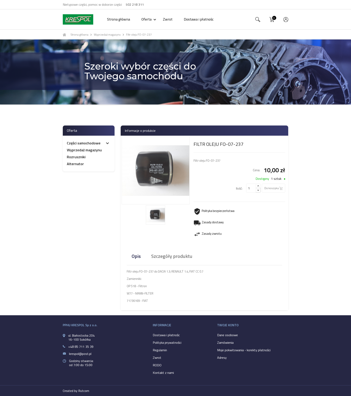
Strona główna (118, 19)
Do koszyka (271, 188)
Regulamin (160, 350)
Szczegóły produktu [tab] (171, 256)
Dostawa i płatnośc (198, 19)
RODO (157, 365)
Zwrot (167, 19)
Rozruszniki (76, 157)
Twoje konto (228, 325)
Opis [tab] (136, 256)
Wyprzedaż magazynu (84, 150)
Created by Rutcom (76, 390)
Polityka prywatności (167, 342)
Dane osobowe (227, 335)
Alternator (75, 164)
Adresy (222, 357)
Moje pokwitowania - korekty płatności (244, 350)
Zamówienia (225, 342)
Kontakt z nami (163, 372)
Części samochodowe (84, 143)
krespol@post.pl (80, 353)
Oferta (149, 19)
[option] (175, 72)
